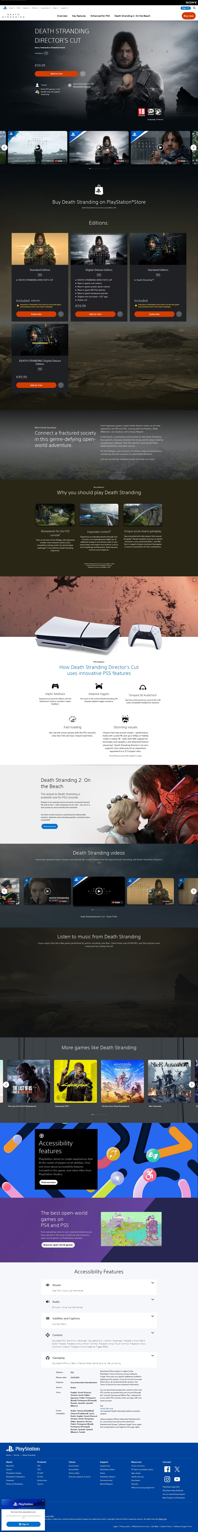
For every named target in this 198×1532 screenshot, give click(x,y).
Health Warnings (106, 1408)
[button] (82, 86)
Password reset (106, 1480)
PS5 (18, 8)
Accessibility (74, 1469)
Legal (115, 1526)
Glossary (134, 1484)
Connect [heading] (167, 1462)
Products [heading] (41, 1462)
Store (11, 8)
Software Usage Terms (183, 1526)
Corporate (10, 1480)
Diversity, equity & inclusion (80, 1476)
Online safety (74, 1473)
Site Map (154, 1526)
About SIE (10, 1466)
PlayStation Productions (15, 1476)
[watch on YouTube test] (121, 161)
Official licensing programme (142, 1487)
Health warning (137, 1476)
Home (8, 1455)
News (55, 8)
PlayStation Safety (107, 1469)
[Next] (193, 148)
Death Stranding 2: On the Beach (132, 15)
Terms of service (138, 1466)
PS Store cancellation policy (142, 1469)
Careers (9, 1469)
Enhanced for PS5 (100, 15)
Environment (74, 1466)
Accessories (45, 8)
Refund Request (106, 1484)
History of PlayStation (14, 1484)
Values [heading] (72, 1462)
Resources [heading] (136, 1462)
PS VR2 (40, 1473)
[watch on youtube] (117, 902)
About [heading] (9, 1462)
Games (25, 8)
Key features (79, 15)
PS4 (38, 1469)
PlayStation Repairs (107, 1476)
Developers (135, 1480)
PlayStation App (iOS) (171, 1487)
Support (63, 8)
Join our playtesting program (174, 1494)
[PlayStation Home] (5, 8)
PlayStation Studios (13, 1473)
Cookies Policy (166, 1526)
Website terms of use (140, 1526)
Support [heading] (104, 1462)
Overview (62, 15)
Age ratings (135, 1473)
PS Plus (34, 8)
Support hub (105, 1466)
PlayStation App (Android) (173, 1490)
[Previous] (4, 148)
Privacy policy (125, 1526)
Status (102, 1473)
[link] (28, 1084)
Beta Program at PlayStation (174, 1497)
